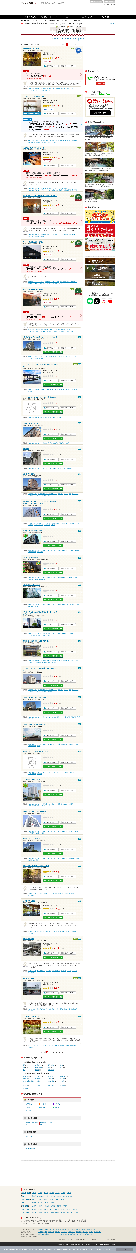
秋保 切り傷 (46, 931)
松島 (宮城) (38, 1067)
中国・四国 (25, 1209)
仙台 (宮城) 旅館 (42, 443)
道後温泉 (79, 1232)
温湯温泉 (50, 1085)
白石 (24, 1067)
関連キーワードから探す (29, 1236)
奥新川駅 (60, 893)
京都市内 (79, 1234)
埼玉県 (41, 1196)
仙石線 (42, 1107)
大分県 (40, 1212)
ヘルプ (103, 1239)
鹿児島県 (69, 1212)
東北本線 (29, 1110)
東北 (28, 1193)
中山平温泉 (38, 1076)
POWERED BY (101, 94)
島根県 (46, 1209)
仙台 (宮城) (51, 1065)
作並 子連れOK (56, 971)
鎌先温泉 (62, 1078)
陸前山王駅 (70, 331)
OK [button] (125, 1249)
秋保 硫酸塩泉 (41, 1009)
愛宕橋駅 (69, 468)
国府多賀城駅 (62, 331)
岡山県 (52, 1209)
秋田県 (57, 1193)
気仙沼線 (58, 1104)
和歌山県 (46, 1206)
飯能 (62, 1234)
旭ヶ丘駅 (47, 236)
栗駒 (24, 1070)
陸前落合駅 (59, 417)
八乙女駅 (36, 236)
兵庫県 (34, 1206)
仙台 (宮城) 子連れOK (69, 234)
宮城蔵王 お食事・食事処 (52, 282)
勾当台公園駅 (51, 190)
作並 (49, 1067)
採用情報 (112, 1244)
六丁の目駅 (31, 90)
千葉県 (47, 1196)
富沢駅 (60, 283)
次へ (79, 44)
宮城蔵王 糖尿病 (52, 357)
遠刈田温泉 (26, 1076)
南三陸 (37, 1070)
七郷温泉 (62, 1081)
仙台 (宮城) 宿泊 (45, 389)
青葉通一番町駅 (57, 468)
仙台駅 (64, 468)
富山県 (52, 1199)
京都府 (59, 1206)
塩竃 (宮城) (51, 1070)
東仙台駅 (67, 443)
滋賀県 (53, 1206)
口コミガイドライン (93, 1239)
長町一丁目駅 (32, 774)
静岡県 (34, 1202)
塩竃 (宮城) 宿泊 (32, 494)
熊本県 (57, 1212)
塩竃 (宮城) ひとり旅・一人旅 (49, 329)
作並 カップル (47, 893)
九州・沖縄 (25, 1212)
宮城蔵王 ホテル (74, 523)
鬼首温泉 (37, 1078)
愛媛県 (75, 1209)
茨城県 (70, 1196)
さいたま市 (56, 1234)
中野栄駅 (49, 331)
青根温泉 (50, 1076)
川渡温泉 (25, 1078)
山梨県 (40, 1199)
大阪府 (40, 1206)
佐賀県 (46, 1212)
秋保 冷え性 (54, 931)
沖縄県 (76, 1212)
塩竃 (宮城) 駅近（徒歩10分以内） (47, 494)
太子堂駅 (72, 772)
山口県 (57, 1209)
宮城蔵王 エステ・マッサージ (36, 282)
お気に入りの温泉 (96, 1)
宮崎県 (63, 1212)
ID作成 (113, 5)
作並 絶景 (54, 893)
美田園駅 (30, 142)
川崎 (43, 1234)
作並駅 (30, 391)
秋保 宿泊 (39, 931)
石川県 (57, 1199)
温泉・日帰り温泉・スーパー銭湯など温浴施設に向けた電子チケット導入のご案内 (100, 230)
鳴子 (24, 1065)
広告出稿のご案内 (100, 244)
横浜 (39, 1234)
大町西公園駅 (67, 190)
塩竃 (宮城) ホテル (63, 494)
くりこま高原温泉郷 (28, 1081)
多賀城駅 (55, 331)
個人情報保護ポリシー (62, 1244)
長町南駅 (39, 774)
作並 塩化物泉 (32, 893)
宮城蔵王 (37, 1065)
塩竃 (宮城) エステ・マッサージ (36, 331)
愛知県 (40, 1202)
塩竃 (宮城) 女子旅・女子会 (65, 329)
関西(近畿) (25, 1206)
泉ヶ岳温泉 (51, 1081)
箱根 (46, 1232)
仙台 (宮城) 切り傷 (72, 140)
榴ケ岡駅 (30, 606)
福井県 (63, 1199)
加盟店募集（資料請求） (66, 1239)
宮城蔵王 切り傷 (62, 357)
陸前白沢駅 (41, 417)
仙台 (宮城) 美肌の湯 (46, 88)
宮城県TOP (111, 23)
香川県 (69, 1209)
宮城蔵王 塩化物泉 (33, 357)
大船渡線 (43, 1104)
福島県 (69, 1193)
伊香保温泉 (71, 1232)
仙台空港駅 (47, 142)
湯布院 (91, 1232)
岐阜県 (46, 1202)
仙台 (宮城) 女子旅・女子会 (65, 188)
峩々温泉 (25, 1085)
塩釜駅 (49, 495)
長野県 (34, 1199)
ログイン (106, 5)
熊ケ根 (78, 37)
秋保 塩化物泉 (32, 931)
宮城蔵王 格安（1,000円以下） (68, 282)
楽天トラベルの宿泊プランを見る (53, 352)
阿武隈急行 (29, 1136)
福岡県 (34, 1212)
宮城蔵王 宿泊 (43, 357)
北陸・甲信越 (26, 1199)
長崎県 (52, 1212)
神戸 (91, 1234)
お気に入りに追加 (68, 66)
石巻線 (28, 1107)
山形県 (63, 1193)
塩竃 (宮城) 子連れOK (34, 329)
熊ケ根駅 (74, 389)
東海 (23, 1202)
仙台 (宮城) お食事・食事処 (45, 717)
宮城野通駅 (42, 579)
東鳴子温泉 (63, 1076)
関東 (23, 1196)
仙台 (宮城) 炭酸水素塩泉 (35, 140)
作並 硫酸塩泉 (41, 971)
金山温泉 (37, 1085)
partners (40, 1249)
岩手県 (52, 1193)
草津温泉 (41, 1232)
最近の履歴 (109, 1)
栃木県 (59, 1196)
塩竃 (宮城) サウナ (73, 494)
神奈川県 (35, 1196)
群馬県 (65, 1196)
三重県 (52, 1202)
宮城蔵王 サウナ (32, 283)
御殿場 (67, 1234)
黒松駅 (42, 236)
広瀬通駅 (74, 190)
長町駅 (66, 772)
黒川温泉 (85, 1232)
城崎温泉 (57, 1232)
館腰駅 (41, 358)
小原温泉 (50, 1078)
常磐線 (57, 1107)
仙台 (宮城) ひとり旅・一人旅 (48, 188)
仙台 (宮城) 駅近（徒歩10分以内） (37, 190)
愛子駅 (47, 417)
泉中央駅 (30, 236)
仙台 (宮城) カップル (69, 88)
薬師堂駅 (47, 90)
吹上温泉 (37, 1081)
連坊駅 (36, 606)
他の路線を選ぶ (62, 26)
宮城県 (40, 1193)
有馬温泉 (51, 1232)
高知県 (80, 1209)
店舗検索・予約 (100, 113)
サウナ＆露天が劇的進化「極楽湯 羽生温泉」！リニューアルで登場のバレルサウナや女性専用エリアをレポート (99, 137)
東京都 (53, 1196)
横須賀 (47, 1234)
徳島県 (63, 1209)
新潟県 (46, 1199)
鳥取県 (40, 1209)
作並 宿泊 (39, 893)
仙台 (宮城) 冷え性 (58, 88)
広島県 (34, 1209)
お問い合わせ (111, 1239)
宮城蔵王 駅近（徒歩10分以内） (60, 523)
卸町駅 (37, 90)
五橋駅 (50, 468)
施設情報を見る (51, 66)
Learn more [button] (106, 1249)
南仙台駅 (53, 142)
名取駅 (40, 283)
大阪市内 (73, 1234)
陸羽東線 (29, 1104)
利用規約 (87, 1244)
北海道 (24, 1193)
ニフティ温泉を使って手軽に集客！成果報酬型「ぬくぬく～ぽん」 (100, 216)
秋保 (61, 1065)
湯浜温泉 (25, 1088)
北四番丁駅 (59, 190)
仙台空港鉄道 (30, 1149)
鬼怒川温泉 (97, 1232)
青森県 (46, 1193)
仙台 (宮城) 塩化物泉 (33, 88)
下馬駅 (36, 495)
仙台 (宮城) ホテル (63, 577)
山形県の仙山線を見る (75, 26)
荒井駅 (42, 90)
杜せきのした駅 (38, 142)
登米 (61, 1067)
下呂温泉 (64, 1232)
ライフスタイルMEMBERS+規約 (100, 1244)
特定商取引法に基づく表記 (77, 1244)
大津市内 (86, 1234)
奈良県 (65, 1206)
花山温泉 (62, 1085)
